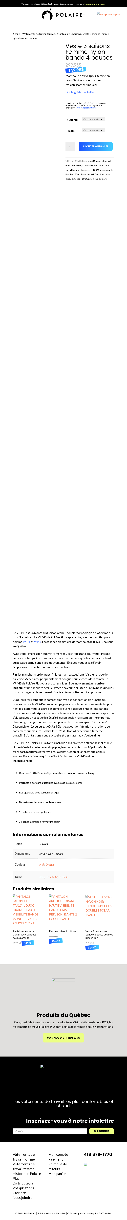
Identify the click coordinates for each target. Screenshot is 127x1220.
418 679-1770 (98, 1154)
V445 (37, 642)
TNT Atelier (105, 1213)
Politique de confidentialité (52, 1213)
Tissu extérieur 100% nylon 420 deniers (86, 178)
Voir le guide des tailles (80, 92)
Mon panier (57, 1173)
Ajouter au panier (95, 146)
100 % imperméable (103, 169)
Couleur (72, 120)
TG (63, 877)
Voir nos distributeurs (63, 1038)
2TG (41, 877)
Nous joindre (22, 1197)
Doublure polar (102, 174)
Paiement (55, 1159)
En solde (107, 161)
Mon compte (58, 1154)
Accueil (17, 33)
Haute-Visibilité (73, 165)
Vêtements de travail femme (39, 33)
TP (67, 877)
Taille (71, 131)
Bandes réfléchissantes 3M (79, 174)
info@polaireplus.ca (87, 107)
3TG (48, 877)
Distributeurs (23, 1183)
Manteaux (62, 33)
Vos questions (23, 1188)
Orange (50, 864)
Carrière (19, 1193)
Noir (41, 864)
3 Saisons (75, 33)
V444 (26, 642)
